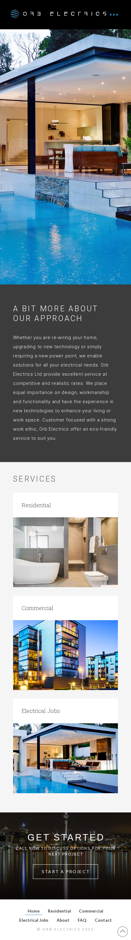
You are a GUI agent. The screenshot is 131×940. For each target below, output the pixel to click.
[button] (114, 14)
